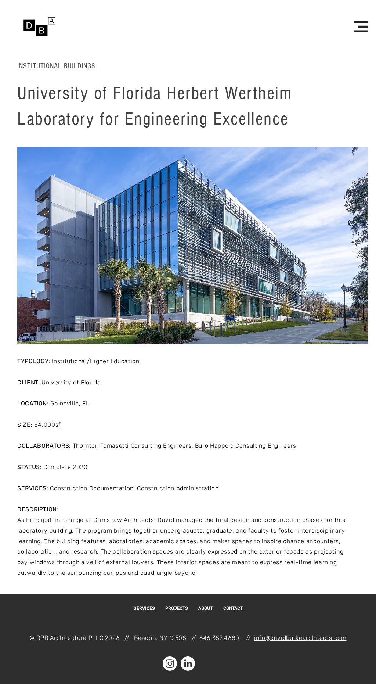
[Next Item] (355, 246)
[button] (361, 26)
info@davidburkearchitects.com (300, 637)
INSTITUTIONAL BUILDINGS (56, 66)
